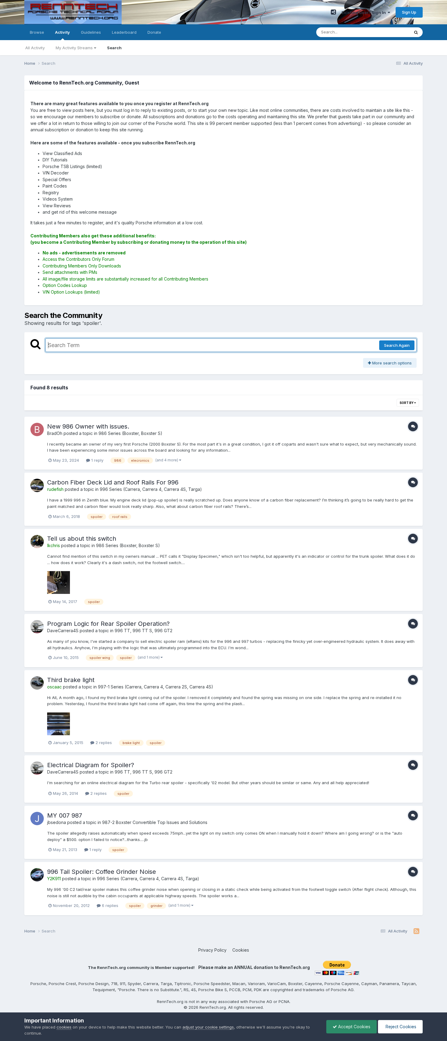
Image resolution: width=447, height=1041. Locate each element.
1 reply (96, 460)
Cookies (240, 950)
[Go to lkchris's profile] (37, 541)
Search (114, 47)
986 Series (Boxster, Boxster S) (130, 433)
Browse (37, 32)
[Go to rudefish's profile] (37, 485)
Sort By (407, 403)
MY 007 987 (64, 815)
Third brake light (71, 680)
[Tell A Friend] (333, 12)
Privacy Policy (212, 950)
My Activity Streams (75, 47)
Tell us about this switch (81, 538)
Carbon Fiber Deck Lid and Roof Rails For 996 (112, 482)
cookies (64, 1027)
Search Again (397, 345)
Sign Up (409, 12)
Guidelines (91, 32)
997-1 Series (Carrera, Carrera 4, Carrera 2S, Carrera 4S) (155, 686)
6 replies (109, 905)
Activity (62, 32)
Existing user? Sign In (364, 12)
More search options (391, 362)
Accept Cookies (353, 1026)
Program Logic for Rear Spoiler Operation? (108, 623)
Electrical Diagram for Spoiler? (90, 765)
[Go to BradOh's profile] (37, 429)
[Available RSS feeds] (416, 931)
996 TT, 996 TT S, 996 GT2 (143, 630)
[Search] (416, 32)
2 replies (103, 742)
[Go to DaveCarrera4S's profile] (37, 626)
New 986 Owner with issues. (88, 426)
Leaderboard (124, 32)
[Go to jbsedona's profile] (37, 818)
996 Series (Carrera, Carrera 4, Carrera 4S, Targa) (151, 489)
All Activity (35, 47)
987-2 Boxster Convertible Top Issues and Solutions (154, 822)
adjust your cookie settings (208, 1027)
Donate (154, 32)
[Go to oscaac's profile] (37, 683)
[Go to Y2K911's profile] (37, 874)
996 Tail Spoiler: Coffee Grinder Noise (101, 871)
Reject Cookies (400, 1026)
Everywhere (390, 32)
